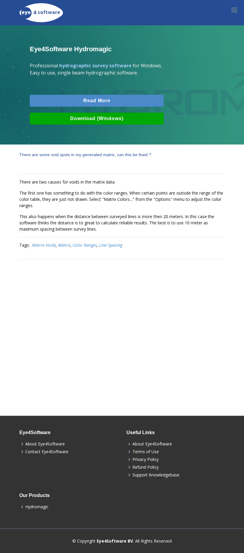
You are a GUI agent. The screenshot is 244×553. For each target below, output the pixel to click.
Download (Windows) (96, 118)
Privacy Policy (145, 459)
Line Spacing (110, 245)
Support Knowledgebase (155, 475)
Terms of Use (145, 452)
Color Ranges (85, 245)
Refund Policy (145, 467)
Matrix (64, 245)
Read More (96, 100)
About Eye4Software (45, 444)
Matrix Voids (44, 245)
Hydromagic (37, 507)
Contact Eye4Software (46, 452)
